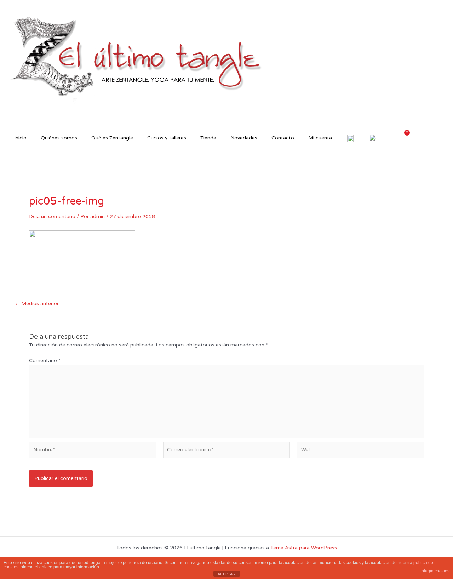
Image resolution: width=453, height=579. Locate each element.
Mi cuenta (320, 138)
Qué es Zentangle (112, 138)
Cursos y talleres (166, 138)
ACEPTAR (226, 574)
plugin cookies (435, 570)
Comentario (45, 360)
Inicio (20, 138)
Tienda (208, 138)
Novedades (243, 138)
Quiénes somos (59, 138)
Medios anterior (37, 303)
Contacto (282, 138)
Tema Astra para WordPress (303, 548)
